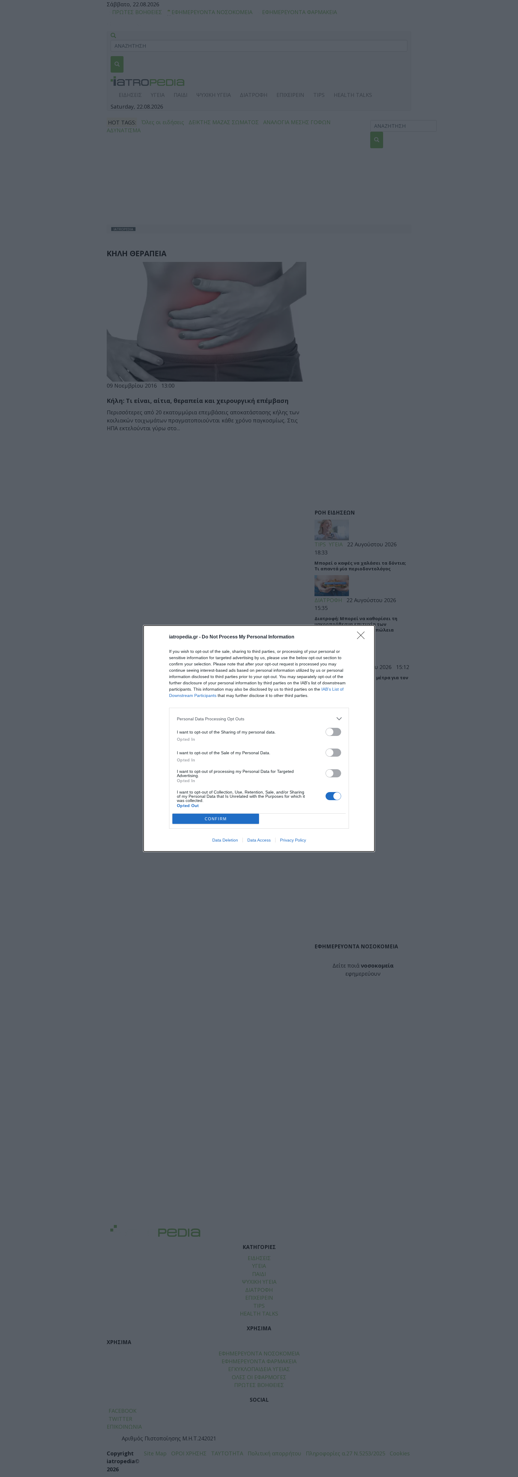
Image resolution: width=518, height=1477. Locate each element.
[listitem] (259, 719)
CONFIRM (216, 819)
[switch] (333, 732)
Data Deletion (225, 840)
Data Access (259, 840)
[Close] (362, 637)
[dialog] (259, 738)
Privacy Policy (293, 840)
